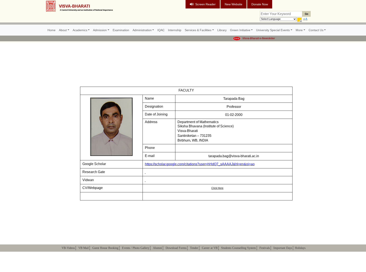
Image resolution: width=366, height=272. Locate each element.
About (63, 30)
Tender (194, 248)
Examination (121, 30)
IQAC (161, 30)
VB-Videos (68, 248)
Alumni (157, 248)
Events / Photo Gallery (135, 248)
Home (51, 30)
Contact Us (316, 30)
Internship (174, 30)
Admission (100, 30)
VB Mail (83, 248)
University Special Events (273, 30)
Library (222, 30)
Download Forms (176, 248)
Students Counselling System (238, 248)
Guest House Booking (105, 248)
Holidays (300, 248)
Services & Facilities (198, 30)
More (299, 30)
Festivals (264, 248)
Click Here (217, 188)
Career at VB (210, 248)
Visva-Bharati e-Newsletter (255, 38)
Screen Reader (205, 4)
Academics (80, 30)
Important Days (282, 248)
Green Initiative (240, 30)
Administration (142, 30)
